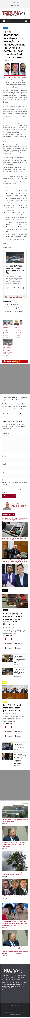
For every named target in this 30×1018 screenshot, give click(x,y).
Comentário (6, 433)
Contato (7, 1008)
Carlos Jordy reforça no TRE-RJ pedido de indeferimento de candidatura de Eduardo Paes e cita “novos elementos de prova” (14, 561)
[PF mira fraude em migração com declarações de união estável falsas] (7, 673)
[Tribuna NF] (4, 21)
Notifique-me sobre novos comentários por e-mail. (14, 483)
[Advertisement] (15, 379)
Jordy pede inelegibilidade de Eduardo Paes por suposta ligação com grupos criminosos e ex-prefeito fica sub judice (14, 923)
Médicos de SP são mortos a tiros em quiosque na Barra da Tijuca (7, 349)
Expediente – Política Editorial (17, 1008)
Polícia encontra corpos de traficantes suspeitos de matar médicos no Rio (18, 330)
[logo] (13, 968)
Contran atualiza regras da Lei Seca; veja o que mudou (19, 746)
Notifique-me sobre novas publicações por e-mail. (14, 491)
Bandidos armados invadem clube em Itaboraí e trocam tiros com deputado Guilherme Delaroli (14, 406)
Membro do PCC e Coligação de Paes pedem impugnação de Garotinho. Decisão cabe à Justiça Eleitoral (14, 844)
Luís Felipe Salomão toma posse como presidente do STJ (12, 708)
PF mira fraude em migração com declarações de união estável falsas (20, 672)
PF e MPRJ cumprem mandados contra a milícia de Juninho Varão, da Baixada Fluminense (12, 618)
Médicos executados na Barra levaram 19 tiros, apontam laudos (7, 330)
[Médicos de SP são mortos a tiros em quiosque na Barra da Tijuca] (7, 342)
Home (5, 294)
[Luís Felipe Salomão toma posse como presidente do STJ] (15, 692)
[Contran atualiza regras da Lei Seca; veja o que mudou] (7, 747)
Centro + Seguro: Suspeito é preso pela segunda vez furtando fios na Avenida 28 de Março (20, 659)
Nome (4, 456)
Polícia (5, 610)
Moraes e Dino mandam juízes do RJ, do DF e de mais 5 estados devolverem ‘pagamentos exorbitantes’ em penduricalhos (20, 759)
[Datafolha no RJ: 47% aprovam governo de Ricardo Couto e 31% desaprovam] (15, 542)
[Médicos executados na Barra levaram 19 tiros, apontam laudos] (7, 322)
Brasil (5, 701)
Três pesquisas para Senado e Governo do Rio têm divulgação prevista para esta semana (14, 519)
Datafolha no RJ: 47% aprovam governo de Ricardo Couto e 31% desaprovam (14, 539)
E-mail (4, 464)
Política (6, 28)
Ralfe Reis (14, 61)
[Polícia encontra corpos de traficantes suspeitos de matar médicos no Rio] (18, 322)
